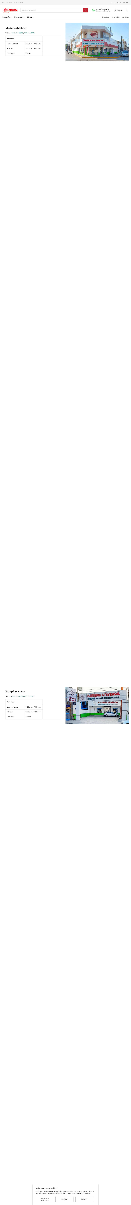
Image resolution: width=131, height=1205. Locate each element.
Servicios (9, 2)
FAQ (3, 2)
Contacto (125, 17)
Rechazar (84, 1199)
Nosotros (105, 17)
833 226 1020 (17, 696)
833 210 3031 (29, 33)
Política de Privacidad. (83, 1193)
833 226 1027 (29, 696)
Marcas (30, 17)
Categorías (6, 17)
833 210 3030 (17, 33)
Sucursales (115, 17)
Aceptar (64, 1199)
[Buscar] (85, 10)
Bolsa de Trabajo (18, 2)
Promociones (19, 17)
